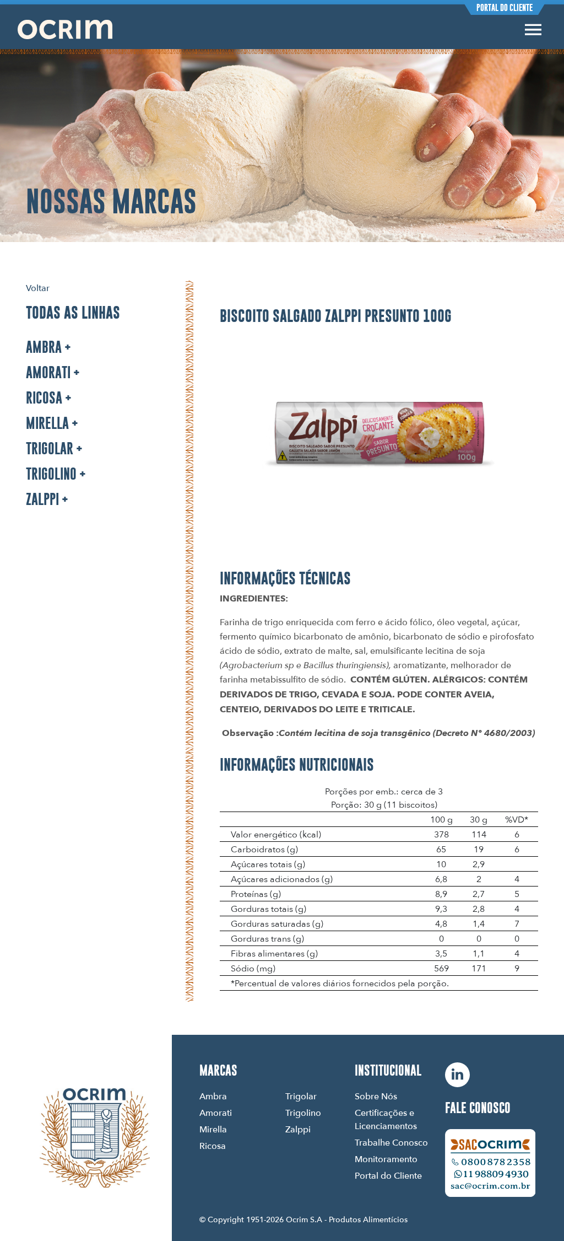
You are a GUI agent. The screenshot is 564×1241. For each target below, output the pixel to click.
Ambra (44, 347)
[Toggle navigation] (533, 29)
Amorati (48, 372)
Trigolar (49, 448)
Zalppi (42, 499)
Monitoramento (386, 1159)
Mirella (47, 423)
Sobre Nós (376, 1096)
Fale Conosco (478, 1107)
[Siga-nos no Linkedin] (457, 1074)
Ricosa (44, 398)
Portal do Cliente (504, 8)
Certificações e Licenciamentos (386, 1119)
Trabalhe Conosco (391, 1142)
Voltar (38, 288)
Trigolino (51, 474)
